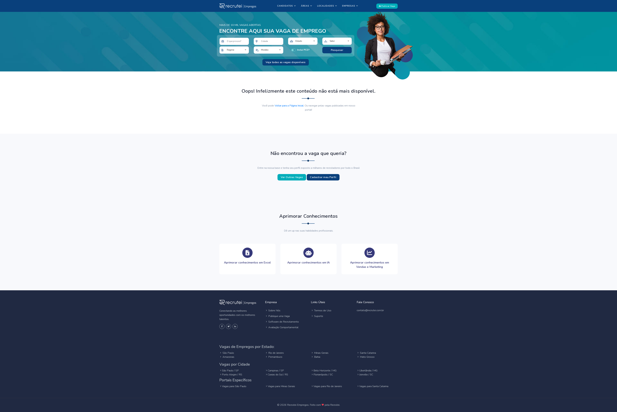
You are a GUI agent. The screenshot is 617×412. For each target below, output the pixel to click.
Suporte (318, 316)
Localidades (325, 5)
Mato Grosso (367, 357)
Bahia (316, 357)
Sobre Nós (274, 310)
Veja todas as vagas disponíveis (286, 62)
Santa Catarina (367, 353)
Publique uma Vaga (279, 316)
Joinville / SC (366, 374)
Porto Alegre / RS (232, 374)
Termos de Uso (322, 310)
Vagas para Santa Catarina (373, 386)
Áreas (305, 5)
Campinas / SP (276, 370)
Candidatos (285, 5)
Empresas (348, 5)
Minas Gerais (320, 353)
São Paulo (228, 353)
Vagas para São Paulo (234, 386)
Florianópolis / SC (323, 374)
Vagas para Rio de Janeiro (327, 386)
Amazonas (228, 357)
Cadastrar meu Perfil (323, 177)
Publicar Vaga (388, 6)
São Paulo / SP (230, 370)
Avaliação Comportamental (283, 327)
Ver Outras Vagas (292, 177)
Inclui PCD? (303, 49)
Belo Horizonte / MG (324, 370)
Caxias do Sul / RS (278, 374)
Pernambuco (275, 357)
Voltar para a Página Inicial (289, 105)
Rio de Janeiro (276, 353)
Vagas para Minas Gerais (281, 386)
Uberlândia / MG (368, 370)
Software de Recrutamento (283, 322)
